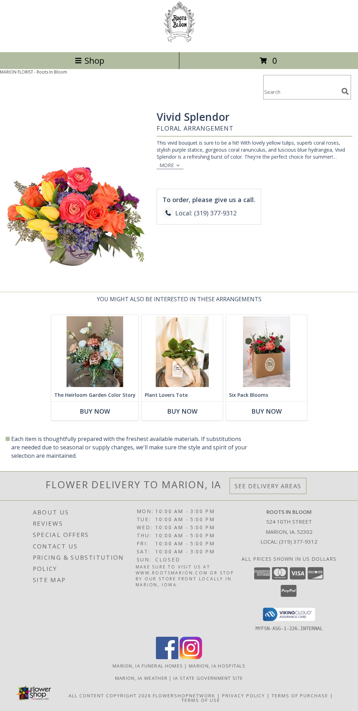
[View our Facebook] (167, 657)
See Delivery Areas (268, 486)
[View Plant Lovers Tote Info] (182, 352)
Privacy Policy (243, 695)
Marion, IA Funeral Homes (148, 666)
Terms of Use (200, 700)
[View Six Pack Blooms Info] (266, 352)
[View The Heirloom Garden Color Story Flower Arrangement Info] (94, 352)
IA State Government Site (208, 678)
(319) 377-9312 (298, 541)
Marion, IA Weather (141, 678)
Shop (94, 60)
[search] (345, 91)
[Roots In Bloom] (179, 42)
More (166, 165)
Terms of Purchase (300, 695)
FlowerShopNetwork (184, 695)
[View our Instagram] (191, 657)
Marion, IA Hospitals (217, 666)
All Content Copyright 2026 (110, 695)
